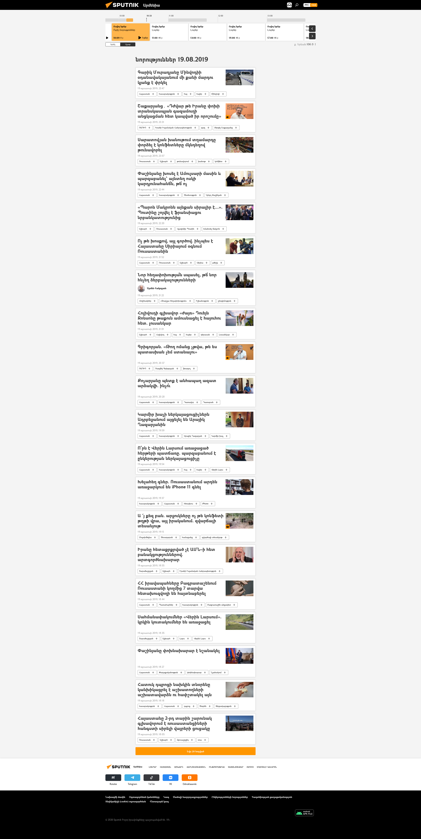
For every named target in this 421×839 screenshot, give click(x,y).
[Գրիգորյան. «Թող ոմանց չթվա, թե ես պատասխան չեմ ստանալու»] (239, 352)
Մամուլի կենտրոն (267, 767)
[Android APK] (304, 813)
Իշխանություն (202, 300)
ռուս (200, 739)
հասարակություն (167, 93)
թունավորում (183, 161)
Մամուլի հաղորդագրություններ (190, 797)
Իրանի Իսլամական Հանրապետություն (173, 127)
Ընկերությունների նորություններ (230, 797)
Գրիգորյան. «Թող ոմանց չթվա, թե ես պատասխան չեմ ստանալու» (177, 349)
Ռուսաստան (145, 161)
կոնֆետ (218, 161)
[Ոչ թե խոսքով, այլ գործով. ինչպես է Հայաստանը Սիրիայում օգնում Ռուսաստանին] (239, 246)
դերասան (205, 334)
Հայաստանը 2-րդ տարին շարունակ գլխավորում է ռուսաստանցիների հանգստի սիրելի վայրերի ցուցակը (175, 723)
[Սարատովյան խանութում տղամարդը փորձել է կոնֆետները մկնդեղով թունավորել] (239, 145)
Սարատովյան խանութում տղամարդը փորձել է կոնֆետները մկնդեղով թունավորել (177, 145)
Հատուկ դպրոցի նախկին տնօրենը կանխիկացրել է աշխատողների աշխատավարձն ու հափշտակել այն (175, 689)
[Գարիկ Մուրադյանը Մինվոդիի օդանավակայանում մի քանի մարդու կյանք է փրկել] (239, 77)
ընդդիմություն (224, 300)
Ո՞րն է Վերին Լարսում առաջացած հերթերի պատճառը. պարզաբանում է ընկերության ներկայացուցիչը (177, 453)
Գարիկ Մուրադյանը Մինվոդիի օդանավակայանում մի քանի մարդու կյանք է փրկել (175, 77)
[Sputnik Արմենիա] (123, 9)
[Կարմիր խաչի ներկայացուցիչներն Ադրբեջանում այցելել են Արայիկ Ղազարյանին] (239, 419)
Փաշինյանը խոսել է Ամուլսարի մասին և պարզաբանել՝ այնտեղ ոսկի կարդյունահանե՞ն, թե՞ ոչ (179, 178)
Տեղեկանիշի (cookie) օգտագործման (125, 801)
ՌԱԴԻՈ (142, 127)
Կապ (166, 797)
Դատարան (208, 402)
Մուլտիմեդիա (145, 537)
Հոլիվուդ (160, 334)
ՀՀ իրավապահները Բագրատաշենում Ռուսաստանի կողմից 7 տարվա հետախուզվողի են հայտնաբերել (177, 588)
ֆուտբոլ (187, 368)
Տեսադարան (167, 537)
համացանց (187, 537)
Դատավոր (189, 402)
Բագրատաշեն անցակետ (219, 604)
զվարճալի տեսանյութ (212, 537)
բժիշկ (215, 262)
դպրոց (187, 706)
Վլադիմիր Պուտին (185, 228)
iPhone (205, 503)
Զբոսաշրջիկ (183, 739)
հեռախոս (188, 503)
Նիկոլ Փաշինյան (214, 195)
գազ (203, 127)
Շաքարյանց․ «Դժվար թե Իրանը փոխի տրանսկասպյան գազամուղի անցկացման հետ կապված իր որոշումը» (179, 111)
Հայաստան (144, 93)
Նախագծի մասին (115, 797)
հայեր (199, 93)
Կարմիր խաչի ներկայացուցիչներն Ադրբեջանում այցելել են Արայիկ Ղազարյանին (173, 419)
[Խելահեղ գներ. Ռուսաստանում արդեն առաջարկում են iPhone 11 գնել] (239, 487)
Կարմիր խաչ (217, 436)
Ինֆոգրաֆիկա (217, 767)
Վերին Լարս (217, 469)
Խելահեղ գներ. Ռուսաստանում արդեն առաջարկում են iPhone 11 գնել (177, 484)
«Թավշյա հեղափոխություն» (174, 300)
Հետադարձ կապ (159, 801)
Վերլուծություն (196, 767)
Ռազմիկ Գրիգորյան (164, 368)
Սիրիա (200, 262)
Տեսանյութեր (235, 767)
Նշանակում (216, 672)
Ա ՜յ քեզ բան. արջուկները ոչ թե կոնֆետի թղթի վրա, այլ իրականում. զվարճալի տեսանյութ (180, 521)
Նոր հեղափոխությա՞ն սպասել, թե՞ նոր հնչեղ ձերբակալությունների (177, 277)
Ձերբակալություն (224, 706)
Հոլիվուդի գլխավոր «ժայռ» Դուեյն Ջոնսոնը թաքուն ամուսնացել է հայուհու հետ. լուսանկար (179, 318)
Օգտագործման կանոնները (144, 797)
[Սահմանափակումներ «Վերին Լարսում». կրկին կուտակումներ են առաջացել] (239, 622)
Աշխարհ (164, 161)
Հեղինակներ (145, 300)
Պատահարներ (166, 604)
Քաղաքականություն (168, 672)
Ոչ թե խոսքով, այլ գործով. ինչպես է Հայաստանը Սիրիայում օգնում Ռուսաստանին (175, 246)
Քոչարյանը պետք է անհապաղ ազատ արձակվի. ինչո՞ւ (177, 383)
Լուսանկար (224, 334)
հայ (185, 93)
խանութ (202, 161)
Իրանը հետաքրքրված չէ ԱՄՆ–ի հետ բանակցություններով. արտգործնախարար (176, 554)
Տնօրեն (202, 706)
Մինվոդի (215, 93)
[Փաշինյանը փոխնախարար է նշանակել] (239, 656)
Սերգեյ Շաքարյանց (223, 127)
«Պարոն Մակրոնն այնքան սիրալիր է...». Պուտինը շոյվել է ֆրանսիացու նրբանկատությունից (180, 212)
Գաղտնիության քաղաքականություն (272, 797)
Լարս (182, 638)
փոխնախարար (194, 672)
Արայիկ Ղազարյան (193, 436)
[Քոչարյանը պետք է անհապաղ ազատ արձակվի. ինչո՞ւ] (239, 386)
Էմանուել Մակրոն (211, 228)
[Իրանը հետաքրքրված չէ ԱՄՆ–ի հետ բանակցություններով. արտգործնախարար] (239, 554)
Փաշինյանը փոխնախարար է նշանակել (179, 650)
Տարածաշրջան (146, 571)
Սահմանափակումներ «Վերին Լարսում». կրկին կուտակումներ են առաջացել (180, 619)
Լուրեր (153, 767)
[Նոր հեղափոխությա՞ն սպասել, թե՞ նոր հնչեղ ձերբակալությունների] (239, 280)
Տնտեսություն (190, 195)
